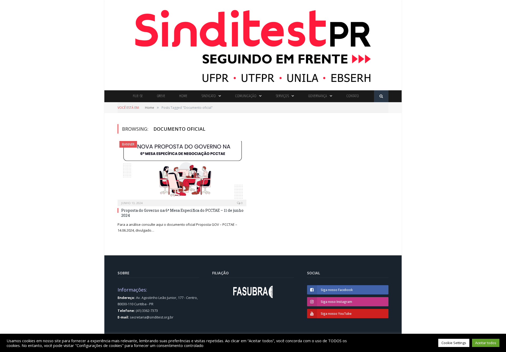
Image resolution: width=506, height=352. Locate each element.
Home (183, 96)
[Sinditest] (253, 44)
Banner (128, 144)
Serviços (282, 96)
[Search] (381, 96)
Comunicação (245, 96)
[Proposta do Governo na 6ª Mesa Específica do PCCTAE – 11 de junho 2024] (182, 172)
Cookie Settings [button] (453, 342)
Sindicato (208, 96)
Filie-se (138, 96)
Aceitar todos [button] (485, 342)
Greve (161, 96)
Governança (317, 96)
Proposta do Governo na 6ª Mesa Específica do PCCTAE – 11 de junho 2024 (182, 213)
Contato (352, 96)
